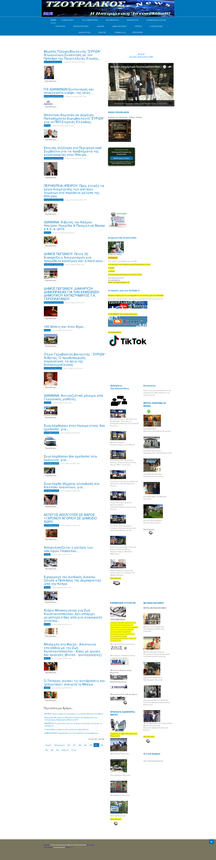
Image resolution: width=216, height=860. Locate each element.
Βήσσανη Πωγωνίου (118, 682)
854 (52, 750)
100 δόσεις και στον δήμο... (65, 326)
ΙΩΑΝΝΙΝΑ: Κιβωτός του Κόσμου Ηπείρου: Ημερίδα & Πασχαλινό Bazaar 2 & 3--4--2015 (74, 225)
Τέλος (73, 750)
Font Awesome (48, 847)
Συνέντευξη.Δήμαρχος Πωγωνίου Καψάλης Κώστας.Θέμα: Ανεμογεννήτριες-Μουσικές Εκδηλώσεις (123, 550)
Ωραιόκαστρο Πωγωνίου (119, 753)
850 (91, 745)
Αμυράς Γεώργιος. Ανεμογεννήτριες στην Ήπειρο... (123, 443)
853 (46, 750)
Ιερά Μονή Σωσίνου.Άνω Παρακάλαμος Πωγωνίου (153, 475)
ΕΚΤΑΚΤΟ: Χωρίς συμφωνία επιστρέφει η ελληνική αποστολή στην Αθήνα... (74, 714)
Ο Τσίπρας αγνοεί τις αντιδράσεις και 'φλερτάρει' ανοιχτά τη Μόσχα (74, 682)
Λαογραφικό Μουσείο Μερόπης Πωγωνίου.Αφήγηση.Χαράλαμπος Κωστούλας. (156, 702)
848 (80, 745)
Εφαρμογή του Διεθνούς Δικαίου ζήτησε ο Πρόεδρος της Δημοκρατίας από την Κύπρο (72, 580)
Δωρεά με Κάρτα (121, 158)
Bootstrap (47, 845)
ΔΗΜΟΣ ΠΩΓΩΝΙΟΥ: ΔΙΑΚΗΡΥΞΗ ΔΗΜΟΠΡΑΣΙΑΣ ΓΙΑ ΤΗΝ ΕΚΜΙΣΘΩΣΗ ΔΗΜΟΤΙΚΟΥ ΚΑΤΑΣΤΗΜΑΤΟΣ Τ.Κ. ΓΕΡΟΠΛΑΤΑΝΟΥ (71, 293)
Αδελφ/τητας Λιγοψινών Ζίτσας (122, 655)
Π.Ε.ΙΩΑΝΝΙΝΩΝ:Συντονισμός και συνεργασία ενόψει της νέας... (69, 91)
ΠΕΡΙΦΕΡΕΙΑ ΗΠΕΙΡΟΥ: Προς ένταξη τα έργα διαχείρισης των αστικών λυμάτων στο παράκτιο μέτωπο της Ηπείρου (74, 190)
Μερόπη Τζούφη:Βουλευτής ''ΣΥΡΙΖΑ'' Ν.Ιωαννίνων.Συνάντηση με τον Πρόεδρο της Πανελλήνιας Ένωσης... (72, 54)
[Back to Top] (211, 841)
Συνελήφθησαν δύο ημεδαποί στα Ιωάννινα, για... (70, 458)
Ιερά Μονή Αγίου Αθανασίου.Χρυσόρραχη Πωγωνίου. (157, 430)
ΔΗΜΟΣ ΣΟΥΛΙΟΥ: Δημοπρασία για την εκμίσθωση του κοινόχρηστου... (71, 733)
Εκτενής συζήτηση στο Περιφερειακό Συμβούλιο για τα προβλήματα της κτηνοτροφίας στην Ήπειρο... (73, 151)
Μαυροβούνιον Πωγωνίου (120, 795)
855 (57, 750)
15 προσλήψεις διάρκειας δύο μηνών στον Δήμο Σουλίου (66, 729)
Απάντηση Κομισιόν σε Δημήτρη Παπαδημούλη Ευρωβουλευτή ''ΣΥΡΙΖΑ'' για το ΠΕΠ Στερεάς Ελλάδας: (74, 118)
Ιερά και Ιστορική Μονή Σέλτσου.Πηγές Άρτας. (152, 521)
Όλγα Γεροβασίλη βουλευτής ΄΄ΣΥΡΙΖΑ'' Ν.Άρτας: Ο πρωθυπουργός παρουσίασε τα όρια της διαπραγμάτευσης (74, 359)
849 (85, 745)
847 (74, 745)
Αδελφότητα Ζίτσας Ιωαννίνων (122, 644)
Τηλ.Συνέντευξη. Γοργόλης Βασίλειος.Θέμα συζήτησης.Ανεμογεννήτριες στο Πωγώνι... (123, 505)
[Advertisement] (85, 40)
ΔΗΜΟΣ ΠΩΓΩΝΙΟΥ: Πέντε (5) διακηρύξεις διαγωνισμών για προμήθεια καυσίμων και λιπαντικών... (74, 257)
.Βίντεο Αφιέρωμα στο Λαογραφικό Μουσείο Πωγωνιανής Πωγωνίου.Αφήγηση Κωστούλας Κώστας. (157, 726)
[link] (129, 264)
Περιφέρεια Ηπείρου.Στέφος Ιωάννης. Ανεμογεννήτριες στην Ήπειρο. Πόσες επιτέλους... (123, 462)
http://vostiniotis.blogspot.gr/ (153, 761)
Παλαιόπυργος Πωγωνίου (120, 775)
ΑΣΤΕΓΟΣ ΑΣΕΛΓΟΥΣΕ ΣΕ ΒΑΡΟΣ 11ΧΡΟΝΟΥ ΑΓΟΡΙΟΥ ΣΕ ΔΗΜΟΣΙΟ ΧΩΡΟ (70, 518)
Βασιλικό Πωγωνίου (118, 816)
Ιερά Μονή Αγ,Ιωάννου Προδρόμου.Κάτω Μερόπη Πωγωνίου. (157, 452)
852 (102, 745)
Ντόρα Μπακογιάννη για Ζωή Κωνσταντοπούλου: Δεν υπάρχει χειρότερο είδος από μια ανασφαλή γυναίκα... (73, 615)
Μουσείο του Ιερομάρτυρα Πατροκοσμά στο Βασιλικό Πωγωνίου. (153, 628)
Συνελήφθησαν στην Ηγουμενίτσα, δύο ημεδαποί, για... (74, 427)
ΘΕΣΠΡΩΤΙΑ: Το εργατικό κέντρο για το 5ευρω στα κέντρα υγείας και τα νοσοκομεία (73, 724)
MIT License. (90, 845)
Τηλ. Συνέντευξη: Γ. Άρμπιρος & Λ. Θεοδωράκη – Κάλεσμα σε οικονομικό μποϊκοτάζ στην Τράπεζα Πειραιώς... (124, 422)
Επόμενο (65, 750)
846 (69, 745)
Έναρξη (48, 745)
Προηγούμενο (59, 745)
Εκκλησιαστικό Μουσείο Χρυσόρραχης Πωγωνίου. (153, 678)
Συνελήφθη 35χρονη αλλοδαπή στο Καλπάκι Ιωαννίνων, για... (71, 485)
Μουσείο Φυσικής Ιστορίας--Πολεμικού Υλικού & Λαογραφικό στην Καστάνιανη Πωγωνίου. (156, 654)
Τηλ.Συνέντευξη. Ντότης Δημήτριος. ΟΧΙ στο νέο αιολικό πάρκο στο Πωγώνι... (124, 483)
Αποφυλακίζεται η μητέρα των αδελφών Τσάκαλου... (68, 549)
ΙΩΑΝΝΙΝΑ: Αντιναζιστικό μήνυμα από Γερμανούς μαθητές (73, 397)
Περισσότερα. (149, 529)
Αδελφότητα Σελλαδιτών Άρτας (123, 694)
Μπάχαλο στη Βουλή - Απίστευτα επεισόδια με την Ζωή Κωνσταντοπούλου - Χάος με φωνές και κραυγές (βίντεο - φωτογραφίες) (73, 649)
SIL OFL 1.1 (69, 847)
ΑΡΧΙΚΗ (53, 20)
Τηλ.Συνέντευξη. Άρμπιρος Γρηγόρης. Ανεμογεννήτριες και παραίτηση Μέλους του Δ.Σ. (123, 528)
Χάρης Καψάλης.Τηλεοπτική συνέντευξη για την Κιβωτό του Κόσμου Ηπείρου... (122, 572)
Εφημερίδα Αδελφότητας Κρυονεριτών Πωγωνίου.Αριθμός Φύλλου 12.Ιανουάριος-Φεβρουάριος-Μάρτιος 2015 (70, 718)
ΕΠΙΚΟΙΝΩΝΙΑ (137, 32)
